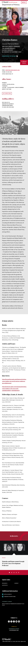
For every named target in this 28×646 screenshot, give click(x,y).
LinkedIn (19, 621)
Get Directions (7, 93)
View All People (24, 62)
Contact (16, 583)
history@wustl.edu (14, 630)
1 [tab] (9, 572)
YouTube (16, 621)
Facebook (11, 621)
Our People (5, 585)
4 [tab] (16, 572)
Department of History (11, 5)
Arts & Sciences (8, 594)
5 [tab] (18, 572)
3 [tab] (14, 572)
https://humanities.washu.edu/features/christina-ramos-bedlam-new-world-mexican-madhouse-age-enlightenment (14, 381)
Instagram (9, 621)
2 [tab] (12, 572)
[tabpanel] (14, 555)
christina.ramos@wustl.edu (12, 70)
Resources (4, 583)
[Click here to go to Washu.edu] (6, 640)
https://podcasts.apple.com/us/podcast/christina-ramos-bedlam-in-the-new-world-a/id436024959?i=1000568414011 (14, 388)
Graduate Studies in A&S (10, 596)
